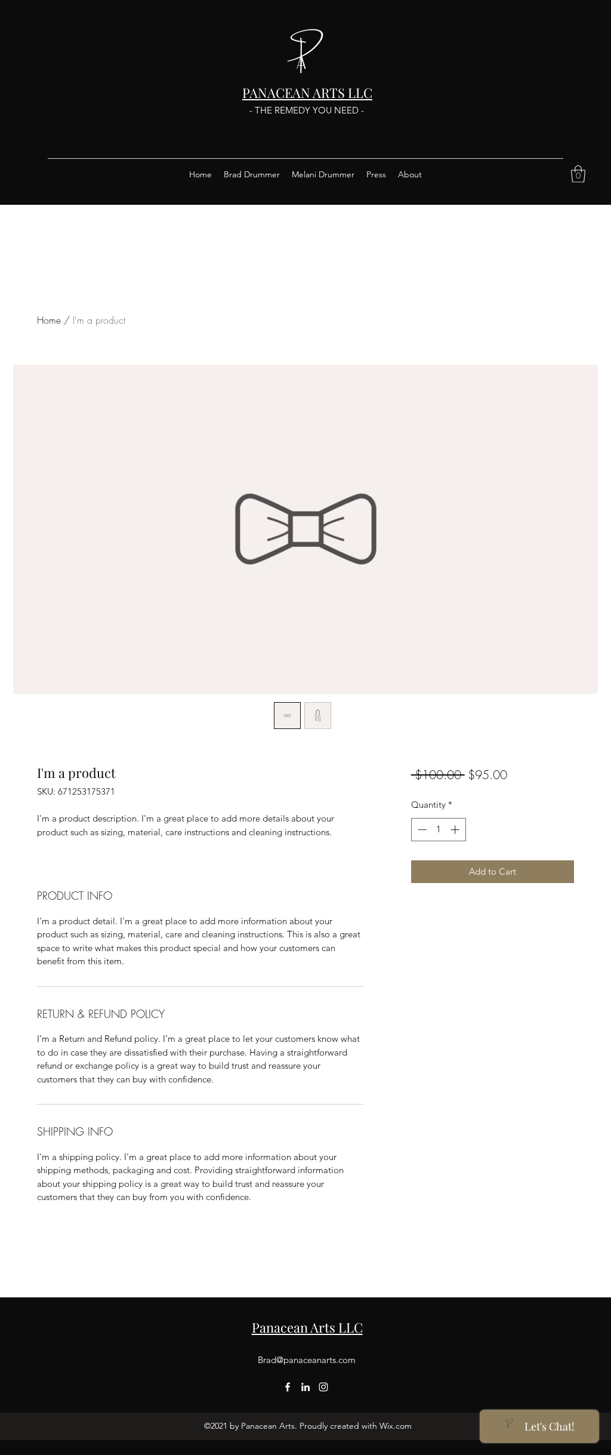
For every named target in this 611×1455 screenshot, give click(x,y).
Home (49, 320)
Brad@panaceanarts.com (307, 1359)
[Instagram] (323, 1387)
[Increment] (456, 830)
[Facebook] (288, 1387)
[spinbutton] (438, 830)
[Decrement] (421, 830)
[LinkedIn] (305, 1387)
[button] (578, 174)
